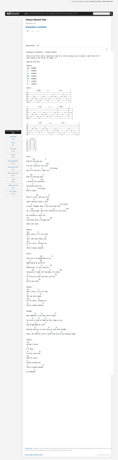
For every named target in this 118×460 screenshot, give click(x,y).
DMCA (36, 455)
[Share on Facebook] (28, 31)
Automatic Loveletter (36, 27)
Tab (38, 45)
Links (41, 455)
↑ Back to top (28, 448)
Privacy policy (29, 455)
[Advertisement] (13, 44)
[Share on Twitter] (33, 31)
